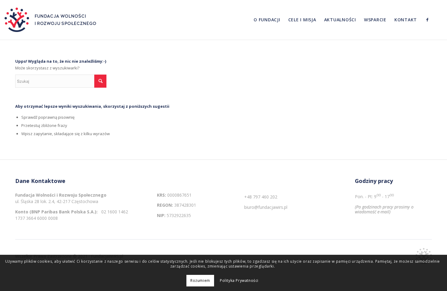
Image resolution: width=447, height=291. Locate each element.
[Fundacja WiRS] (52, 20)
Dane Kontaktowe (40, 181)
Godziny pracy (374, 181)
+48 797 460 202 (260, 197)
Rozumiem (200, 280)
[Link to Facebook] (427, 19)
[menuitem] (267, 20)
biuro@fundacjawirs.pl (265, 207)
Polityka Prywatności (239, 280)
